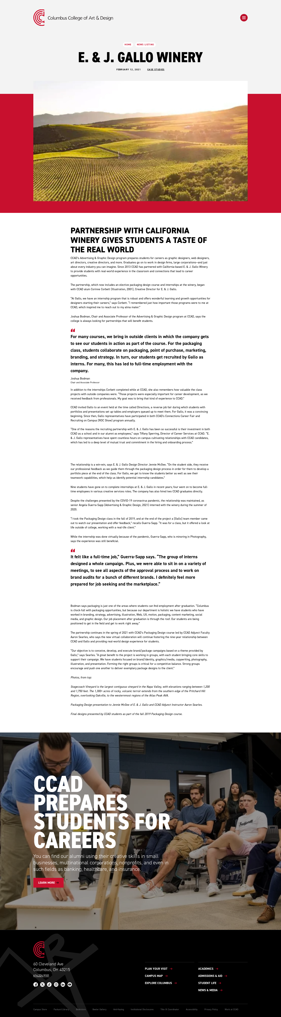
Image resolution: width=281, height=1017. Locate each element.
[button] (244, 17)
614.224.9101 (41, 975)
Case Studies (156, 69)
